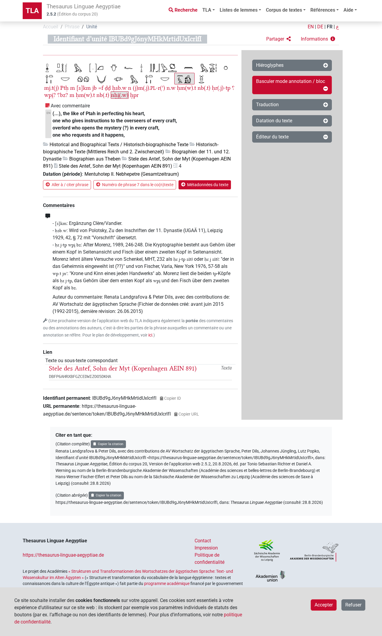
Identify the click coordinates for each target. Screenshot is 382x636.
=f (100, 87)
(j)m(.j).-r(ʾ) (149, 87)
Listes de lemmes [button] (239, 10)
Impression (206, 548)
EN (311, 27)
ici (150, 335)
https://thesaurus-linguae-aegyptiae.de (63, 555)
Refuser (353, 605)
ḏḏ (108, 87)
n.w (171, 87)
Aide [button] (348, 10)
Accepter (324, 605)
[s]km (83, 87)
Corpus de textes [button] (284, 10)
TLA (32, 11)
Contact (203, 541)
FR (329, 27)
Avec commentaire (70, 106)
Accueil (50, 27)
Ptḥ (64, 87)
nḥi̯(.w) (119, 95)
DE (320, 27)
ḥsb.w (119, 87)
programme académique (167, 583)
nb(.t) (204, 87)
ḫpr (134, 95)
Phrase (72, 27)
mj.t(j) (51, 87)
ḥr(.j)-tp (221, 87)
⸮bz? (62, 95)
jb (94, 87)
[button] (278, 39)
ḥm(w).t (186, 87)
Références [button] (322, 10)
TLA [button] (206, 10)
